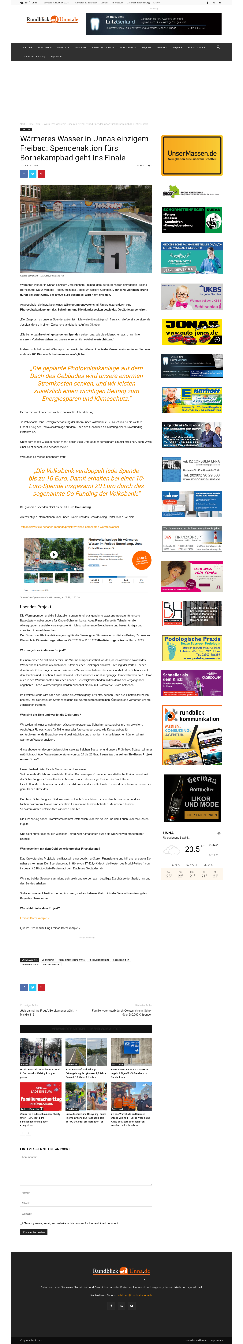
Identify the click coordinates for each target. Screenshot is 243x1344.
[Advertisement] (121, 89)
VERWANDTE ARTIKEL (69, 1029)
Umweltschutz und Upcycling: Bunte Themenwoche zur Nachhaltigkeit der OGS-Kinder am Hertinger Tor (85, 1118)
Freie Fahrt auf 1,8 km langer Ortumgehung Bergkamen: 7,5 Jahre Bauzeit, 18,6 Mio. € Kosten (85, 1073)
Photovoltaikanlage (99, 959)
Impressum (117, 2)
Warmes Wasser (51, 964)
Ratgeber (146, 47)
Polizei (24, 1064)
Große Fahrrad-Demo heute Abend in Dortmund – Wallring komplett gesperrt (40, 1073)
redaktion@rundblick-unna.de (134, 1295)
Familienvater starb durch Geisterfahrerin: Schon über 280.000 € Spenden (122, 1012)
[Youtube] (220, 2)
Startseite (27, 47)
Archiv (156, 2)
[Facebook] (207, 2)
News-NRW (161, 47)
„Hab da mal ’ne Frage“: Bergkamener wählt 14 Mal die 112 (48, 1012)
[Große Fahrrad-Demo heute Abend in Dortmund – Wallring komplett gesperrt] (41, 1052)
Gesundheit (81, 47)
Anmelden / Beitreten (86, 2)
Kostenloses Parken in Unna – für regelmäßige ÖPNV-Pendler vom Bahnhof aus (130, 1073)
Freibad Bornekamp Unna (71, 959)
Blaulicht (61, 47)
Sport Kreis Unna (127, 47)
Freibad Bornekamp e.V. (35, 918)
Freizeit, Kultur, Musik (103, 47)
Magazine (177, 47)
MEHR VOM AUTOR (105, 1029)
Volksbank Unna (30, 964)
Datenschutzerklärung (138, 2)
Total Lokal (43, 47)
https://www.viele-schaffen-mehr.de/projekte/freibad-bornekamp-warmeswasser (70, 526)
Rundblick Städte (196, 47)
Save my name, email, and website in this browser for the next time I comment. (71, 1223)
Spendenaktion (121, 959)
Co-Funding (48, 959)
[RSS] (214, 2)
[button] (218, 47)
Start (22, 124)
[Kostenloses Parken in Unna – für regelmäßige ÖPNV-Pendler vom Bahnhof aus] (131, 1052)
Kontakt (104, 2)
